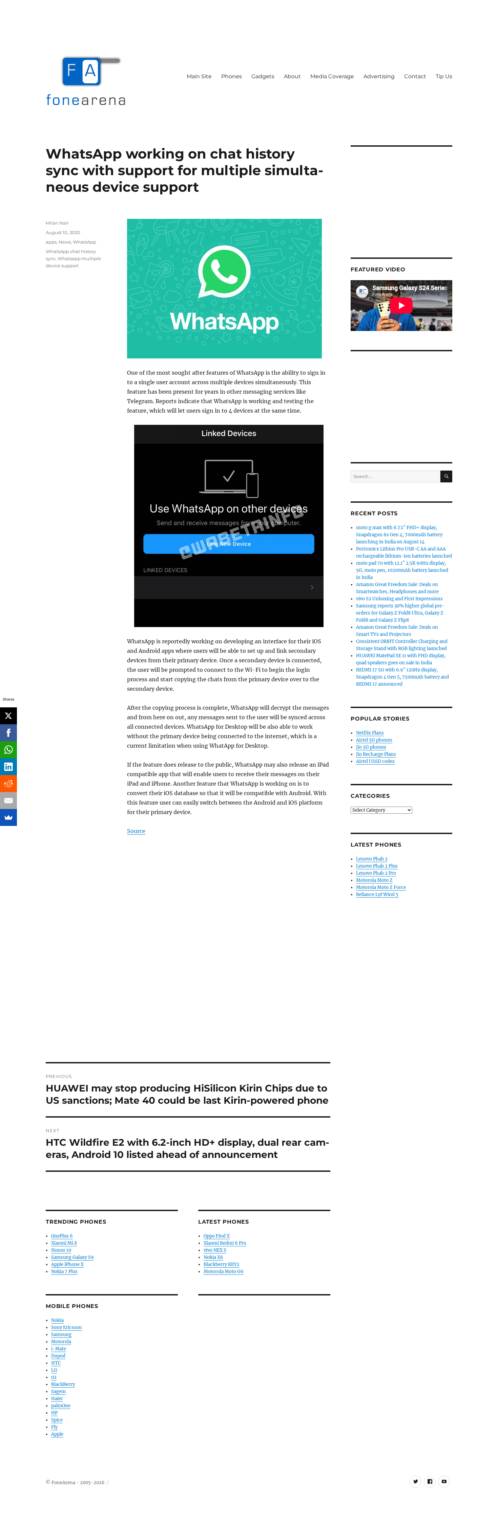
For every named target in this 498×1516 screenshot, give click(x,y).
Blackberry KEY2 (221, 1264)
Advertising (379, 76)
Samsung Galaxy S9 (72, 1257)
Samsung (61, 1334)
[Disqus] (188, 968)
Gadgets (262, 76)
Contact (415, 76)
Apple (57, 1434)
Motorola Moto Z (374, 880)
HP (54, 1413)
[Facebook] (8, 732)
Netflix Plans (370, 733)
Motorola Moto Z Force (381, 887)
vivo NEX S (215, 1250)
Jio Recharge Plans (376, 754)
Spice (57, 1420)
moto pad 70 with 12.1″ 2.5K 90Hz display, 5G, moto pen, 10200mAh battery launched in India (402, 570)
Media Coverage (332, 76)
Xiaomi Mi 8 (64, 1243)
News (65, 242)
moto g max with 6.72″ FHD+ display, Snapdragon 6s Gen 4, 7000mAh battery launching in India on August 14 (399, 535)
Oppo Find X (217, 1236)
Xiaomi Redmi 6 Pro (225, 1243)
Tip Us (444, 76)
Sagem (58, 1391)
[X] (8, 715)
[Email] (8, 800)
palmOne (60, 1406)
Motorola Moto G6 (224, 1271)
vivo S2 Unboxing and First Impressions (399, 599)
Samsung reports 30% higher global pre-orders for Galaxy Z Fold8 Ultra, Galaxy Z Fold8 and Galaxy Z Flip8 (400, 613)
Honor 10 (61, 1250)
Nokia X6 (213, 1257)
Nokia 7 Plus (64, 1271)
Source (136, 831)
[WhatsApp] (8, 749)
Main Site (199, 76)
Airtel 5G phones (374, 740)
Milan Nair (57, 223)
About (292, 76)
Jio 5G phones (371, 747)
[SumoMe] (8, 817)
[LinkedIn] (8, 766)
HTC (56, 1363)
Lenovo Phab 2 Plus (377, 866)
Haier (57, 1398)
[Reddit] (8, 783)
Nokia (57, 1320)
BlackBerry (63, 1384)
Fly (54, 1427)
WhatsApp (84, 242)
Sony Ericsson (66, 1327)
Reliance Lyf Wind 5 (377, 894)
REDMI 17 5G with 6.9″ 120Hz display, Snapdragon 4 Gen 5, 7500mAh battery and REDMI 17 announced (402, 677)
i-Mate (58, 1349)
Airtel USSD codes (375, 761)
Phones (231, 76)
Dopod (58, 1356)
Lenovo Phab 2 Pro (376, 873)
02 (54, 1377)
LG (54, 1370)
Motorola (61, 1342)
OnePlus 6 (62, 1236)
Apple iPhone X (67, 1264)
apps (51, 242)
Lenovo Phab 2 (372, 859)
